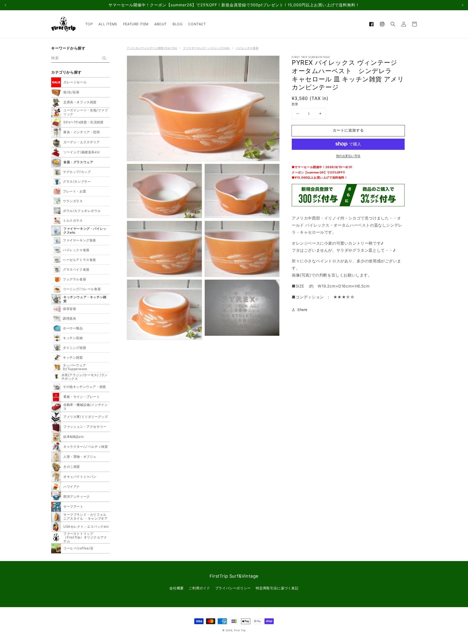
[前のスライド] (5, 5)
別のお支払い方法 (348, 155)
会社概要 (176, 588)
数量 (295, 104)
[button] (393, 24)
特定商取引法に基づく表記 (277, 588)
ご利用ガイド (199, 588)
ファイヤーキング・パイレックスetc (206, 48)
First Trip (240, 630)
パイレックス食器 (247, 48)
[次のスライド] (462, 5)
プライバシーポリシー (233, 588)
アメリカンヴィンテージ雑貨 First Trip (152, 48)
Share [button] (302, 309)
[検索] (104, 58)
